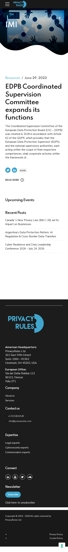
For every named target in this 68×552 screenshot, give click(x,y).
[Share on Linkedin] (14, 170)
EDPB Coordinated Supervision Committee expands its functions (33, 102)
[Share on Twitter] (7, 170)
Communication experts (17, 452)
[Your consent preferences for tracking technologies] (62, 546)
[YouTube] (15, 477)
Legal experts (12, 443)
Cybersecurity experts (17, 447)
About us (10, 395)
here (14, 502)
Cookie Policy (56, 538)
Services (9, 400)
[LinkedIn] (8, 477)
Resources (12, 78)
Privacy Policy (56, 534)
